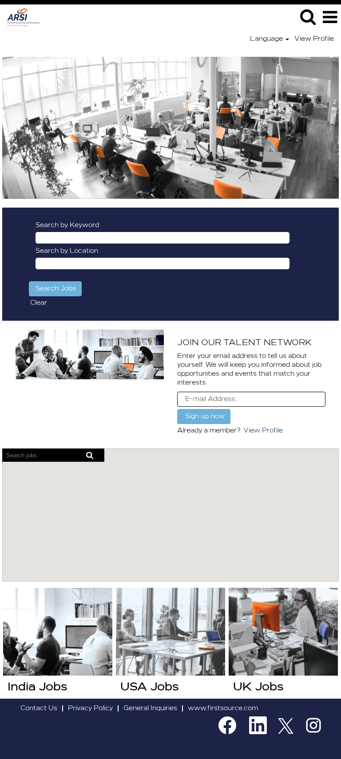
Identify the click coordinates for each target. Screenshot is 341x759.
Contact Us (38, 708)
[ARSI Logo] (20, 17)
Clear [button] (38, 303)
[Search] (308, 16)
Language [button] (267, 39)
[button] (330, 17)
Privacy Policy (90, 708)
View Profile (314, 39)
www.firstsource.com (223, 708)
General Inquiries (150, 708)
